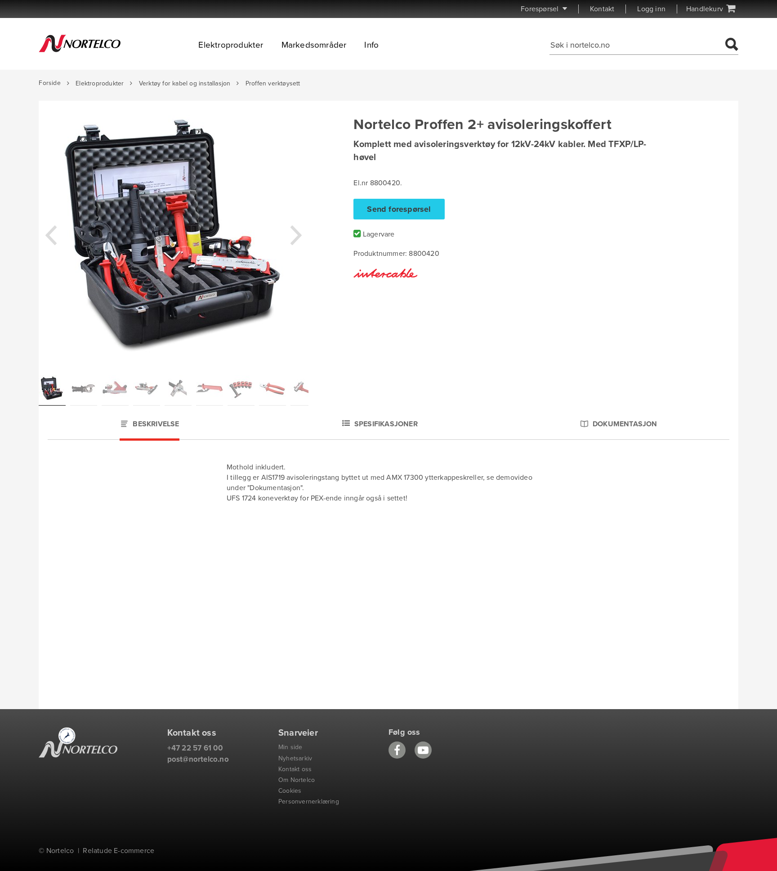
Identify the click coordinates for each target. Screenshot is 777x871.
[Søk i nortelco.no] (730, 45)
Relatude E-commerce (118, 850)
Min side (290, 747)
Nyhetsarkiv (295, 758)
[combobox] (635, 45)
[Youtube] (423, 750)
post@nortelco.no (198, 759)
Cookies (289, 791)
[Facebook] (397, 750)
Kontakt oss (295, 769)
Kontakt (602, 8)
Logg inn (651, 8)
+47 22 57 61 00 (195, 748)
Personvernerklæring (308, 801)
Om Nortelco (296, 780)
